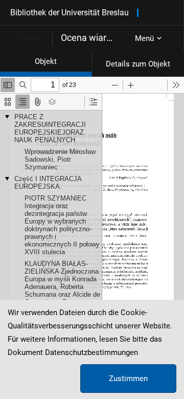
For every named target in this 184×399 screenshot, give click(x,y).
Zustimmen (128, 378)
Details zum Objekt (138, 64)
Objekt (46, 61)
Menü (144, 38)
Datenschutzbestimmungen (91, 352)
